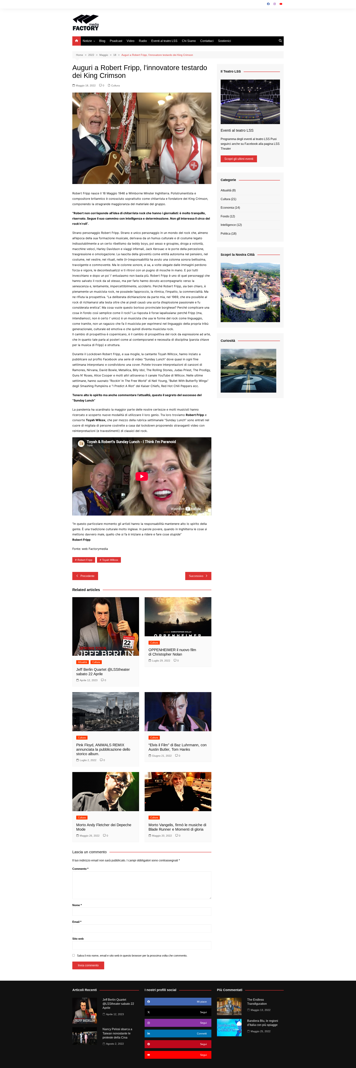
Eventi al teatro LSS (164, 40)
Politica (225, 233)
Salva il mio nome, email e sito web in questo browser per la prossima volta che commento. (132, 955)
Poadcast (116, 40)
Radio (143, 40)
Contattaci (207, 40)
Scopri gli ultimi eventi (238, 158)
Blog (102, 40)
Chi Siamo (189, 40)
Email (76, 921)
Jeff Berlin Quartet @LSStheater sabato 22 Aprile (118, 1004)
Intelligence (228, 224)
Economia (227, 207)
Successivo (196, 575)
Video (130, 40)
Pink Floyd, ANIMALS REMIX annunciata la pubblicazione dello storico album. (103, 749)
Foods (225, 216)
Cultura (115, 85)
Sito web (78, 938)
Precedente (87, 575)
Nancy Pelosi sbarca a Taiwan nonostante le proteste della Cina (117, 1033)
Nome (77, 905)
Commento (80, 868)
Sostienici (224, 40)
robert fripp (85, 559)
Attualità (82, 662)
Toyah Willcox (110, 559)
